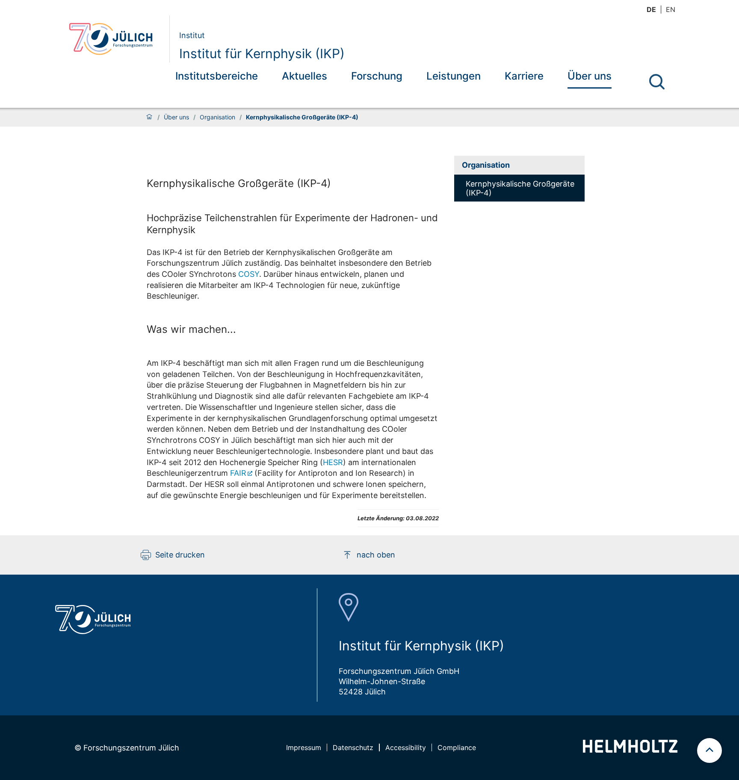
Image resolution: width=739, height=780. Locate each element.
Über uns (590, 76)
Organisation (217, 117)
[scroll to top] (709, 750)
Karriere (524, 76)
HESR (333, 462)
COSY (248, 274)
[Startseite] (149, 117)
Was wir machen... (191, 329)
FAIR (238, 473)
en (670, 9)
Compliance (456, 747)
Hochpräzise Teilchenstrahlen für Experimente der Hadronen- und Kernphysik (292, 223)
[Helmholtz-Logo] (630, 749)
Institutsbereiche (216, 76)
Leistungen (453, 76)
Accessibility (405, 747)
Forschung (376, 76)
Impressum (303, 747)
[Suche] (657, 81)
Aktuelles (304, 76)
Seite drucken (180, 554)
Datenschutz (353, 747)
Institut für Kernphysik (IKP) (262, 53)
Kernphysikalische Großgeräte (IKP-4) (239, 183)
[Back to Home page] (116, 38)
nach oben (376, 554)
